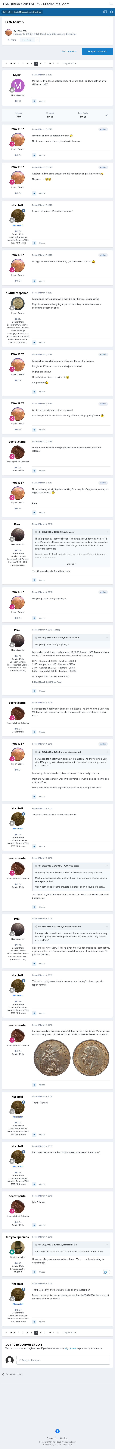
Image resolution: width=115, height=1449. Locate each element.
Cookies (64, 1438)
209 (19, 101)
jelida (67, 532)
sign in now (70, 1348)
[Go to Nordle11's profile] (18, 215)
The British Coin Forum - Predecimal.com (35, 4)
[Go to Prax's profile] (18, 534)
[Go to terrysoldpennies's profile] (18, 1247)
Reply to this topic (97, 51)
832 (19, 1263)
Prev (12, 63)
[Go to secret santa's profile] (18, 452)
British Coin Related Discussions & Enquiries (55, 34)
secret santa (17, 441)
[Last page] (58, 64)
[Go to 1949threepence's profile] (18, 303)
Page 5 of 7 (69, 63)
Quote (42, 101)
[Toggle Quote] (36, 532)
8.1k (19, 319)
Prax (17, 524)
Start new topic (69, 51)
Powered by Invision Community (57, 1444)
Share (12, 40)
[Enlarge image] (71, 1057)
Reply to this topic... (31, 1360)
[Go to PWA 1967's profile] (8, 32)
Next (51, 63)
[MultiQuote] (34, 101)
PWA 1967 (22, 30)
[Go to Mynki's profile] (18, 85)
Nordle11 (17, 205)
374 (19, 550)
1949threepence (17, 293)
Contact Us (52, 1438)
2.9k (19, 231)
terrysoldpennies (17, 1237)
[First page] (6, 64)
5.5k (19, 155)
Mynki (17, 74)
